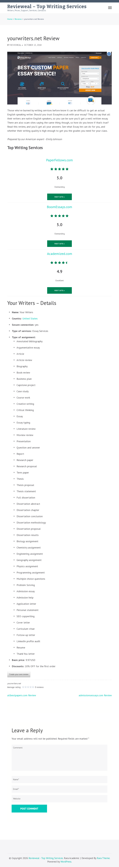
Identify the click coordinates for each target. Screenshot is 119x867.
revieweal (15, 45)
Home (9, 19)
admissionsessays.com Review (95, 695)
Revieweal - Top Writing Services (46, 858)
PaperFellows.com (59, 160)
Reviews (18, 19)
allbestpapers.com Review (21, 695)
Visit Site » (59, 197)
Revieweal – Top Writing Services (47, 6)
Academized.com (59, 253)
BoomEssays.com (59, 207)
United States (30, 318)
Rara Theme (103, 858)
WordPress (66, 861)
